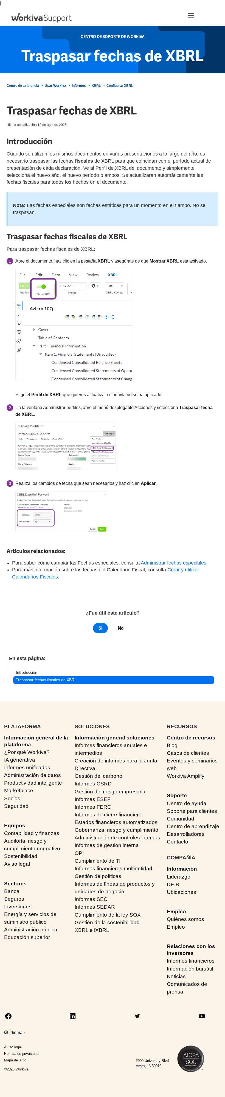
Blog (172, 745)
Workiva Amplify (185, 776)
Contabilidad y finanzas (31, 833)
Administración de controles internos (117, 837)
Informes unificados (27, 767)
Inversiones (18, 906)
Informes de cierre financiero (108, 814)
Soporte (177, 795)
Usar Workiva (55, 86)
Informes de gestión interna (107, 845)
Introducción (26, 672)
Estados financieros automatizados (116, 822)
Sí (100, 628)
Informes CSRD (93, 784)
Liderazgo (178, 877)
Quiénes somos (185, 919)
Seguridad (16, 806)
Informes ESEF (93, 799)
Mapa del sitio (15, 1060)
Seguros (14, 899)
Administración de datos (32, 775)
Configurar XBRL (119, 86)
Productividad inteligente (33, 783)
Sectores (15, 883)
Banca (11, 891)
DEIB (173, 884)
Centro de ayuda (186, 803)
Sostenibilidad (20, 856)
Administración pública (30, 929)
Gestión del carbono (98, 776)
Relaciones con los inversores (191, 949)
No (120, 628)
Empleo (176, 911)
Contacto (177, 842)
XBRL (96, 86)
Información (182, 869)
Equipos (14, 825)
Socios (12, 798)
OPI (79, 853)
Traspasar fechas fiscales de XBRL (46, 680)
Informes (79, 86)
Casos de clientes (188, 753)
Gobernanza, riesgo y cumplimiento (116, 830)
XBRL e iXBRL (92, 930)
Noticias (176, 976)
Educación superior (27, 937)
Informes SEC (91, 899)
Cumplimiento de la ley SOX (108, 915)
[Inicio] (41, 18)
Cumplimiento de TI (97, 861)
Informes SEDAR (95, 907)
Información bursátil (190, 969)
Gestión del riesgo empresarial (111, 791)
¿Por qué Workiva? (27, 752)
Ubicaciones (181, 892)
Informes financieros (191, 961)
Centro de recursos (191, 738)
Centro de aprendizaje (193, 826)
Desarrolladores (185, 834)
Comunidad (180, 819)
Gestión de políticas (98, 876)
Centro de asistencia (23, 86)
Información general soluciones (114, 738)
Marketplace (18, 790)
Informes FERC (93, 807)
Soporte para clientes (192, 811)
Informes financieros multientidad (113, 868)
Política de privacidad (21, 1054)
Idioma (16, 1032)
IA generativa (19, 760)
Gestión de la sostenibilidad (107, 922)
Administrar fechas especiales (173, 563)
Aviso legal (17, 864)
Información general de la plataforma (36, 741)
